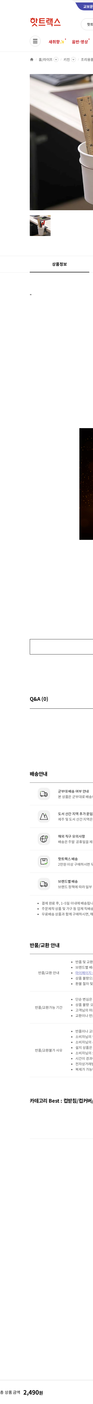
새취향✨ (56, 42)
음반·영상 (80, 42)
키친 (66, 59)
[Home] (32, 59)
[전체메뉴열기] (35, 41)
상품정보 (59, 264)
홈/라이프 (46, 59)
